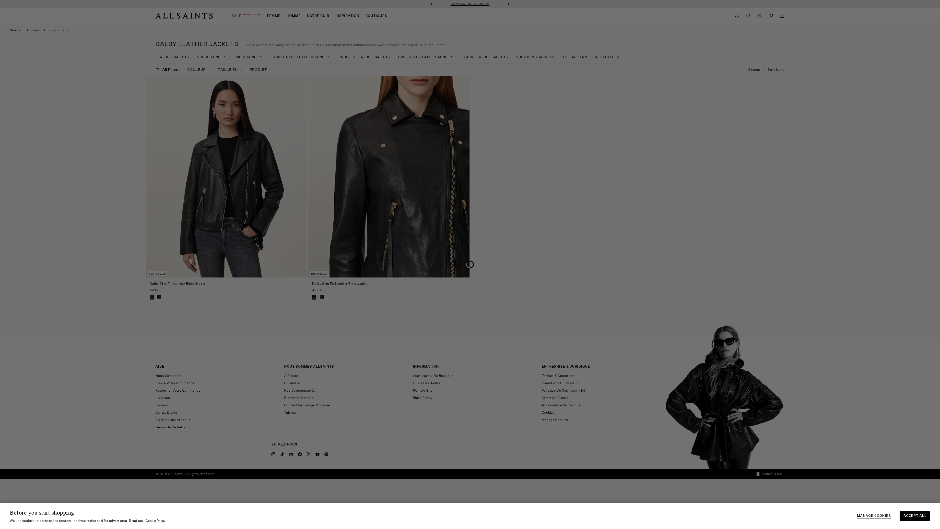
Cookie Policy (155, 521)
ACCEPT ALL (915, 515)
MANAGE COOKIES (874, 515)
